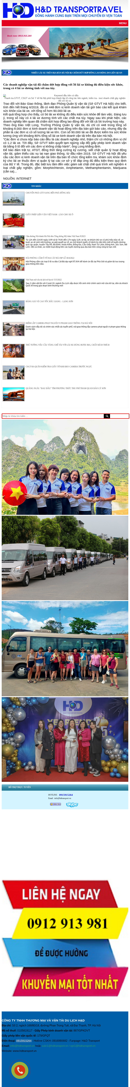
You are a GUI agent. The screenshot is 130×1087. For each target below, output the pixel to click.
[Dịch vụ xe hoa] (65, 515)
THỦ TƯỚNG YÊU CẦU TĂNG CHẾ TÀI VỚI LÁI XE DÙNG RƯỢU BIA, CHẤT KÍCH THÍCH (68, 345)
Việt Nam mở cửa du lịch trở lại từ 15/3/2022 (44, 280)
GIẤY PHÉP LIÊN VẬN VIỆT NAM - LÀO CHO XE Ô (49, 214)
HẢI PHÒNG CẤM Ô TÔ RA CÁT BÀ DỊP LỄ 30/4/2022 (50, 258)
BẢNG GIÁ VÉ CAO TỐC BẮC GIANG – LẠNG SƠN (49, 301)
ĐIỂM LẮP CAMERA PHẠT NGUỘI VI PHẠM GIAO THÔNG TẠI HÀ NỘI (59, 323)
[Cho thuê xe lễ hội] (65, 696)
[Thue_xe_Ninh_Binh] (65, 42)
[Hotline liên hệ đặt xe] (65, 1008)
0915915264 (66, 795)
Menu (123, 23)
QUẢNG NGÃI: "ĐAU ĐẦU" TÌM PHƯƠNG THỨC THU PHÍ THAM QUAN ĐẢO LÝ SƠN (66, 388)
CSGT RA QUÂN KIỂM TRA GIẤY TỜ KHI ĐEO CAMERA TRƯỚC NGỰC (59, 366)
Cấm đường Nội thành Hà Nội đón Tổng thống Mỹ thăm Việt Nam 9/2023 (55, 236)
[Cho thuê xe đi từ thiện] (65, 782)
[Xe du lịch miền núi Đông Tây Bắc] (65, 600)
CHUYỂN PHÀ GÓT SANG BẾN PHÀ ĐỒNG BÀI (48, 193)
